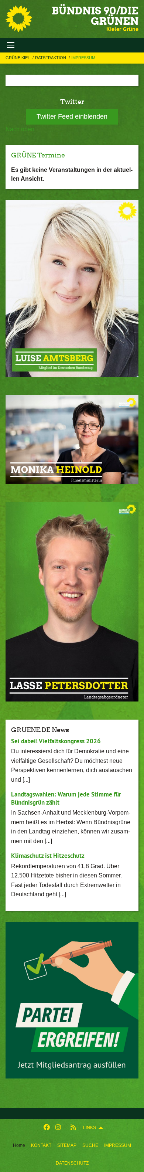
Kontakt (41, 1145)
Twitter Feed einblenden (72, 116)
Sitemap (66, 1145)
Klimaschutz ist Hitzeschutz (48, 856)
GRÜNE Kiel (18, 57)
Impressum (117, 1145)
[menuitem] (41, 1145)
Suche (90, 1145)
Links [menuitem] (89, 1127)
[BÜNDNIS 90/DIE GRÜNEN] (19, 19)
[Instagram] (58, 1128)
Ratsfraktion (51, 57)
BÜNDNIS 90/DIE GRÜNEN (95, 15)
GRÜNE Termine (38, 155)
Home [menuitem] (19, 1145)
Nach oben (20, 129)
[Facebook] (47, 1128)
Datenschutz (72, 1163)
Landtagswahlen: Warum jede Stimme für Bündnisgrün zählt (66, 798)
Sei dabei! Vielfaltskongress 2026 (56, 741)
